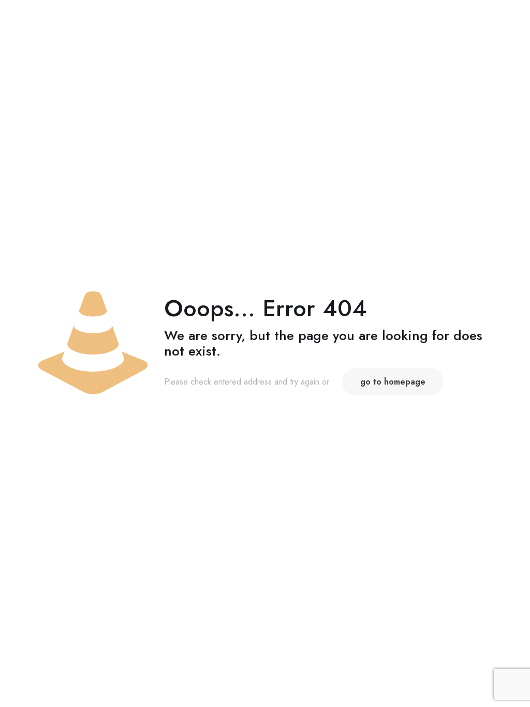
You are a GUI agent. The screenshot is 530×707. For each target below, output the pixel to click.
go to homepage (392, 382)
